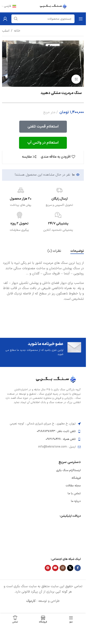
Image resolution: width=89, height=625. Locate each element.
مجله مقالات (73, 485)
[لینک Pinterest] (48, 568)
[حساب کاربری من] (5, 19)
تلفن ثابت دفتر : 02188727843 (56, 431)
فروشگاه (76, 478)
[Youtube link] (55, 568)
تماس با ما (74, 493)
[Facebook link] (78, 568)
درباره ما (76, 501)
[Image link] (57, 379)
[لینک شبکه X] (70, 568)
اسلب (5, 30)
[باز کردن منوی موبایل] (81, 19)
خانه (17, 30)
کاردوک (31, 601)
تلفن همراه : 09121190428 (61, 439)
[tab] (77, 251)
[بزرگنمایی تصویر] (76, 79)
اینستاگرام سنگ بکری (68, 470)
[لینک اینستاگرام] (63, 568)
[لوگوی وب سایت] (54, 6)
